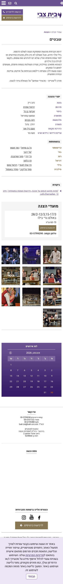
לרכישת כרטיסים (13, 17)
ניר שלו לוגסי (25, 165)
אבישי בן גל (29, 111)
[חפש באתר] (16, 3)
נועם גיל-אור (29, 128)
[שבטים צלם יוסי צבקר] (52, 255)
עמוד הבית (56, 32)
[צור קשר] (9, 3)
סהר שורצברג (17, 156)
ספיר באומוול (12, 169)
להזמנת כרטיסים (47, 228)
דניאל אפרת (29, 107)
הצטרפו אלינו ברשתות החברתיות (31, 509)
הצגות (47, 32)
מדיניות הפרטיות (35, 555)
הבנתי (31, 576)
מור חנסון (14, 148)
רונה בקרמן (30, 120)
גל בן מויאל (26, 148)
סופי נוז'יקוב (25, 169)
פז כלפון (27, 160)
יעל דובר (27, 152)
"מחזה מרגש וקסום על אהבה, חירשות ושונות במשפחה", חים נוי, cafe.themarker (30, 192)
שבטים (55, 39)
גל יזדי (28, 156)
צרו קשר (31, 412)
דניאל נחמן (12, 165)
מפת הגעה (31, 451)
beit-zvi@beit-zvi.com (28, 424)
